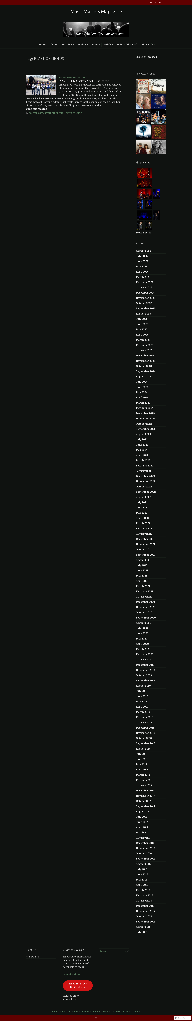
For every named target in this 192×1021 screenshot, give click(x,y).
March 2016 (143, 890)
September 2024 (145, 371)
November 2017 (145, 796)
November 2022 (145, 481)
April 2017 (142, 827)
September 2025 (146, 308)
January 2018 (144, 785)
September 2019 (145, 680)
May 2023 (141, 450)
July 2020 (142, 628)
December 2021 (145, 539)
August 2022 (143, 497)
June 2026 (142, 261)
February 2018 (144, 780)
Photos (95, 44)
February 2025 (144, 345)
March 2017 (143, 832)
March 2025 (143, 340)
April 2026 (142, 271)
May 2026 (141, 266)
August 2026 (143, 251)
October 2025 (144, 303)
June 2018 (142, 759)
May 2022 (141, 513)
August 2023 (143, 434)
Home (42, 44)
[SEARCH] (153, 44)
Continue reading (36, 109)
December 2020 (145, 602)
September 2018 (145, 743)
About (53, 44)
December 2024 (145, 355)
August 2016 (143, 864)
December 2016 (145, 843)
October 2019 (144, 675)
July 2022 (142, 502)
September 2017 (145, 806)
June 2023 (142, 444)
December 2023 (145, 413)
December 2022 (145, 476)
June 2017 (142, 822)
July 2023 (142, 439)
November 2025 (145, 298)
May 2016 (141, 879)
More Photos (143, 232)
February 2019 (144, 717)
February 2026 (144, 282)
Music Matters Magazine (96, 11)
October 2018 (144, 738)
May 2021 (141, 575)
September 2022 (146, 492)
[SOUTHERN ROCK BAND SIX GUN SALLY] (143, 116)
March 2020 (143, 649)
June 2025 (142, 324)
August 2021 (143, 560)
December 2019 (145, 665)
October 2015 (144, 916)
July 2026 (142, 256)
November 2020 (145, 607)
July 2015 (141, 932)
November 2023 (145, 418)
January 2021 (144, 596)
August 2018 (143, 748)
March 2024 (143, 402)
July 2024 (141, 382)
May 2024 (141, 392)
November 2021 (145, 544)
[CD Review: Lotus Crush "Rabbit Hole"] (158, 131)
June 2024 (142, 387)
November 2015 (145, 911)
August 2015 (143, 927)
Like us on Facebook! (147, 57)
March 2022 (143, 523)
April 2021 (142, 581)
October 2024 (144, 366)
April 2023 (142, 455)
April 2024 (142, 397)
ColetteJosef (36, 113)
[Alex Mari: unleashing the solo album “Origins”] (143, 131)
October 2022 (144, 486)
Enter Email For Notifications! (78, 985)
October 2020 (144, 612)
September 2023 (146, 429)
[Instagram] (164, 2)
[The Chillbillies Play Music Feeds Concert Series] (158, 116)
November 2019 (145, 670)
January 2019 (144, 722)
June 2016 (142, 874)
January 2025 (144, 350)
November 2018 (145, 733)
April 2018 (142, 769)
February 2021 (144, 591)
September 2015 (145, 921)
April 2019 (142, 706)
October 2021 (144, 549)
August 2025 (143, 313)
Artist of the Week (127, 44)
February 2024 (144, 408)
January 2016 (144, 900)
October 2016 (144, 853)
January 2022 (144, 534)
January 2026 (144, 287)
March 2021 (143, 586)
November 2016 (145, 848)
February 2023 (144, 465)
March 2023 (143, 460)
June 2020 (142, 633)
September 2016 (145, 858)
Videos (145, 44)
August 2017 (143, 811)
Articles (108, 44)
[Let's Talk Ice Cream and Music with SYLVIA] (158, 147)
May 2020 (142, 638)
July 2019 (141, 691)
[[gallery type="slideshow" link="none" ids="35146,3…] (143, 86)
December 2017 (145, 790)
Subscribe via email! (73, 950)
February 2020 (145, 654)
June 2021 (142, 570)
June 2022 (142, 507)
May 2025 (141, 329)
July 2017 (141, 817)
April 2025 (142, 334)
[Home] (151, 2)
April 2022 (142, 518)
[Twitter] (160, 2)
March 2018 (143, 775)
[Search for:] (114, 951)
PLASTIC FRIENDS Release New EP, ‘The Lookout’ (84, 81)
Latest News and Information (74, 77)
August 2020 (143, 623)
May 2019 (141, 701)
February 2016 (144, 895)
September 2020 (146, 617)
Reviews (82, 44)
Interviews (67, 44)
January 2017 (144, 838)
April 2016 (142, 885)
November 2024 (145, 361)
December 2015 (145, 906)
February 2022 (144, 528)
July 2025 (142, 319)
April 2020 (142, 644)
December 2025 (145, 292)
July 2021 (141, 565)
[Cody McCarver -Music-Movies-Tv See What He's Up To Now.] (158, 86)
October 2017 (144, 801)
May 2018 (141, 764)
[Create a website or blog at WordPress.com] (96, 1018)
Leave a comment (73, 113)
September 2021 (145, 555)
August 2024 (143, 376)
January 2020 (144, 659)
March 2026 (143, 277)
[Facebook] (155, 2)
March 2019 (143, 712)
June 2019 (142, 696)
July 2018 (141, 754)
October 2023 (144, 423)
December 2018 (145, 727)
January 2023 (144, 471)
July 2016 (141, 869)
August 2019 (143, 685)
